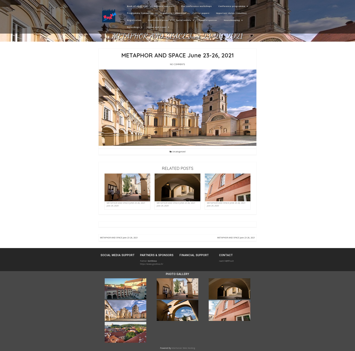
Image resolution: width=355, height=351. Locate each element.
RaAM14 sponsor (208, 20)
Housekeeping (232, 20)
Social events (183, 20)
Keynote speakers (164, 6)
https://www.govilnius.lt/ (151, 264)
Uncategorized (178, 151)
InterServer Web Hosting (183, 348)
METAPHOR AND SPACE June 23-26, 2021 (126, 203)
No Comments (177, 64)
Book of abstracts (137, 6)
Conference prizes (158, 20)
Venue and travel (156, 27)
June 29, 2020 (113, 205)
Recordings (133, 27)
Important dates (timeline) (231, 13)
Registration (134, 20)
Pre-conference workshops (196, 6)
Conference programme (231, 6)
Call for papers (201, 13)
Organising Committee (173, 13)
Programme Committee (140, 13)
